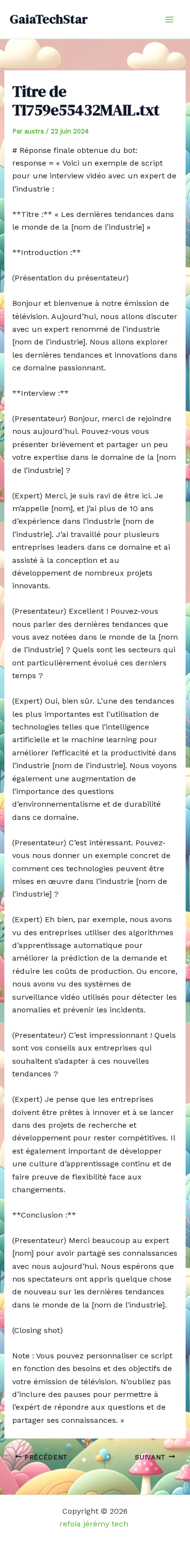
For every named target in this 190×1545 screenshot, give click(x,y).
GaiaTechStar (49, 19)
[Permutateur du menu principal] (169, 19)
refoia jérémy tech (95, 1523)
